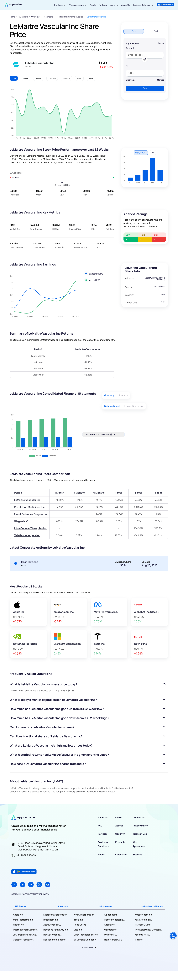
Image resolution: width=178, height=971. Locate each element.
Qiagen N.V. (21, 521)
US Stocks (23, 16)
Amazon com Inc (143, 914)
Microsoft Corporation (55, 914)
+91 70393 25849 (26, 855)
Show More (87, 947)
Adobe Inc (109, 924)
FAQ (100, 825)
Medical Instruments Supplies (70, 16)
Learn (112, 5)
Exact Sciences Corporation (31, 514)
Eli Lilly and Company (85, 939)
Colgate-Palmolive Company (23, 939)
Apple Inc (18, 914)
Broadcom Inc (50, 919)
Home (12, 16)
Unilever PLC (110, 934)
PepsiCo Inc (80, 924)
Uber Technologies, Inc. (86, 934)
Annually (123, 395)
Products (58, 5)
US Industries (104, 906)
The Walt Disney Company (148, 929)
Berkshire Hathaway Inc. (55, 929)
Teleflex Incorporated (27, 535)
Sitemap (137, 854)
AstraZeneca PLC (52, 924)
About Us (125, 5)
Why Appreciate (76, 5)
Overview (35, 16)
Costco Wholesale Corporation (113, 919)
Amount (130, 48)
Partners (103, 5)
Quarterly (109, 395)
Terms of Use (140, 833)
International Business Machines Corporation (25, 929)
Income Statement (134, 406)
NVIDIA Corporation (84, 914)
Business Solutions (141, 5)
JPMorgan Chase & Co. (25, 934)
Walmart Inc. (110, 929)
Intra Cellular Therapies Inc (30, 528)
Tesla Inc (78, 919)
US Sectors (62, 906)
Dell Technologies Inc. (54, 939)
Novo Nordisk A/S (113, 939)
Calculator (121, 854)
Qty (128, 66)
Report (102, 854)
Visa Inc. (78, 929)
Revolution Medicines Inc (29, 507)
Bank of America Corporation (51, 934)
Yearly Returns (140, 153)
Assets (93, 5)
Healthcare (48, 16)
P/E (153, 152)
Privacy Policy (140, 825)
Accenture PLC (142, 934)
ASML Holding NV (143, 919)
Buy (145, 88)
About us (103, 817)
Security (120, 833)
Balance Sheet (112, 406)
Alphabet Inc (110, 914)
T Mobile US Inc (142, 924)
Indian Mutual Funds (152, 906)
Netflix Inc (18, 924)
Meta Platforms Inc (23, 919)
